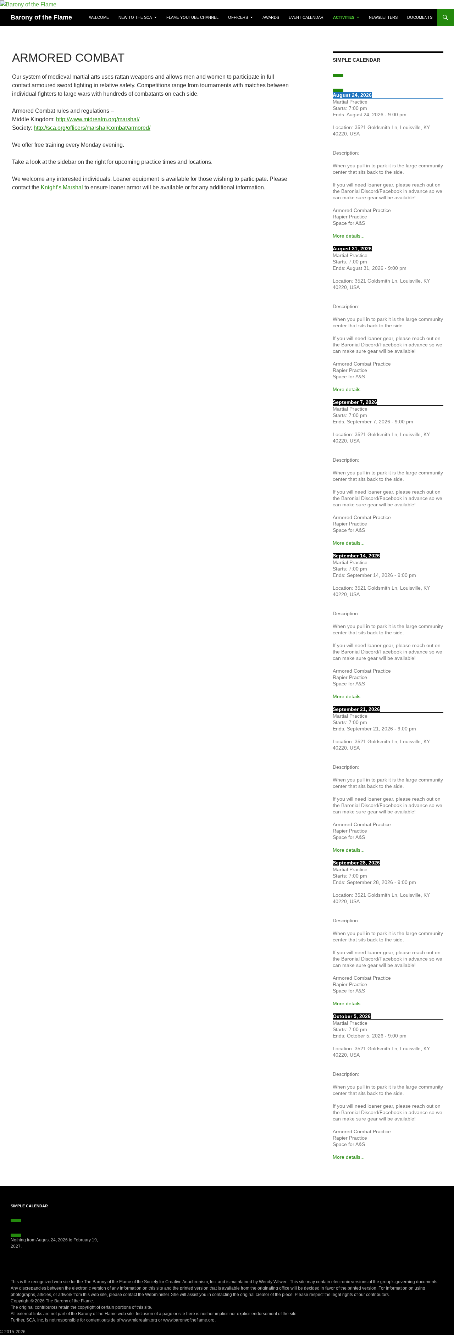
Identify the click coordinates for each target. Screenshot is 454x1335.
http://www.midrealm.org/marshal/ (97, 119)
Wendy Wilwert (273, 1281)
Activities (343, 17)
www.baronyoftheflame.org (189, 1320)
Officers (238, 17)
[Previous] (338, 75)
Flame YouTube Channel (192, 17)
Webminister (157, 1294)
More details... (349, 236)
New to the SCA (135, 17)
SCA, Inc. (35, 1320)
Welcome (99, 17)
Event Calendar (306, 17)
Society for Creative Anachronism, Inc (180, 1281)
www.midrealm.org (139, 1320)
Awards (270, 17)
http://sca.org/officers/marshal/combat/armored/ (92, 128)
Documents (419, 17)
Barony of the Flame (41, 17)
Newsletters (383, 17)
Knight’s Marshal (62, 187)
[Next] (338, 90)
